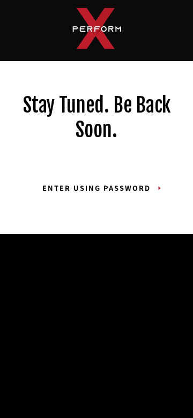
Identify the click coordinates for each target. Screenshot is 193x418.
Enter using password (96, 188)
